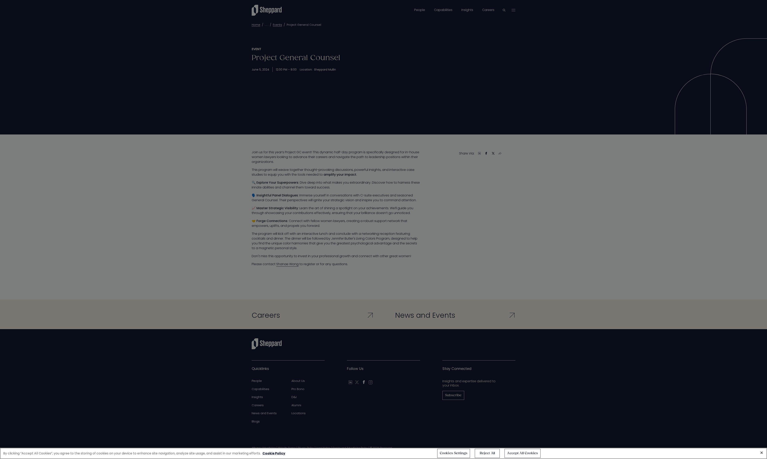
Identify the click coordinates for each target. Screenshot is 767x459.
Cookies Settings (454, 453)
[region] (383, 453)
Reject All (487, 453)
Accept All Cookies (522, 453)
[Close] (761, 452)
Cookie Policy (273, 453)
